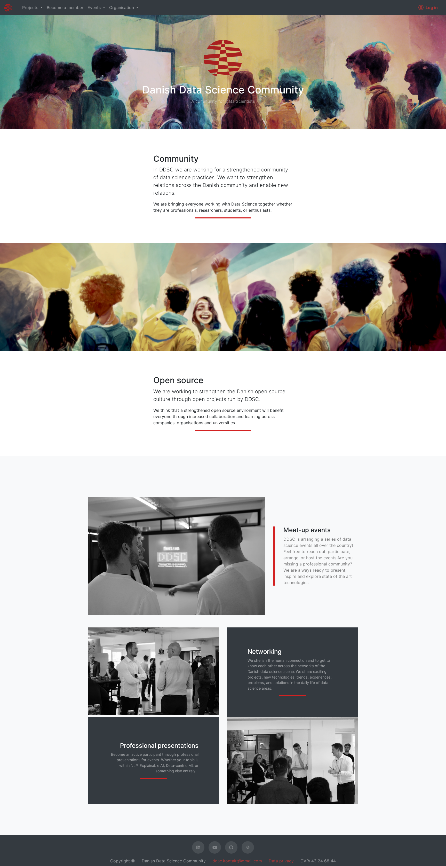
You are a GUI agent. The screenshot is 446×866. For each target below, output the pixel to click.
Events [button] (94, 7)
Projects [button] (30, 7)
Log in (432, 7)
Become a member (65, 7)
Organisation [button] (122, 7)
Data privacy (281, 860)
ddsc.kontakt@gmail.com (237, 860)
